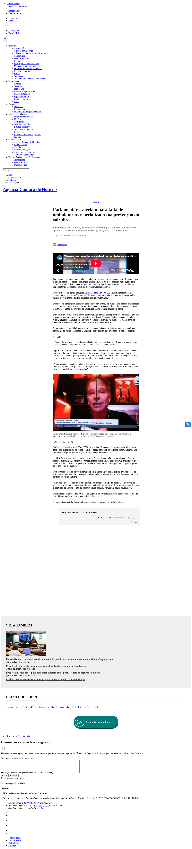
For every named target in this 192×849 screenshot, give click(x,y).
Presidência (19, 89)
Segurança (18, 76)
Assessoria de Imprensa (24, 152)
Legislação (19, 132)
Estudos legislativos (22, 127)
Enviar (4, 775)
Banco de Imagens (22, 149)
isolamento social (46, 707)
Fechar (5, 788)
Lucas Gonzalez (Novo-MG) (97, 293)
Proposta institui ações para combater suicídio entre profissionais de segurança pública (53, 672)
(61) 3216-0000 (41, 805)
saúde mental (80, 707)
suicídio (95, 707)
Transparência (20, 160)
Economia (18, 61)
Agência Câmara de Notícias (26, 142)
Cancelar (13, 775)
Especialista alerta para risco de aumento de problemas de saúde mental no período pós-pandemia (59, 659)
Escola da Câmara (22, 94)
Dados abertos (20, 165)
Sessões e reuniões (22, 124)
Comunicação (14, 177)
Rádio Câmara (20, 144)
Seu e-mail (6, 758)
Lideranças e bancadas (24, 109)
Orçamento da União (23, 129)
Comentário (62, 245)
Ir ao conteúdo (13, 3)
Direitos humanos (22, 58)
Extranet (12, 845)
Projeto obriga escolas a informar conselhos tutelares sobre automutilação (46, 665)
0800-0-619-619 (31, 803)
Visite (16, 101)
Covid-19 (29, 707)
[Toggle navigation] (4, 40)
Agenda (17, 84)
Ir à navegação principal (17, 6)
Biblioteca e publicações (25, 91)
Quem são (18, 106)
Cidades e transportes (23, 51)
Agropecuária (20, 48)
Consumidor (19, 56)
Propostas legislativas (23, 116)
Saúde (17, 73)
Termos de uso (14, 840)
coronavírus (13, 707)
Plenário (17, 119)
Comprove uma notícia (24, 155)
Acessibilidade (14, 11)
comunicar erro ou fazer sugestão (15, 736)
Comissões (19, 122)
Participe (18, 137)
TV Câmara (19, 147)
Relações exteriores (22, 71)
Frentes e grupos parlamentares (27, 111)
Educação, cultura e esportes (26, 63)
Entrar (5, 38)
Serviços (18, 86)
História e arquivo (22, 99)
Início (10, 175)
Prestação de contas (22, 162)
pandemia (64, 707)
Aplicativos (13, 843)
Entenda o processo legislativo (27, 134)
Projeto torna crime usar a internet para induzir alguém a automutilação (45, 679)
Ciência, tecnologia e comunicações (30, 53)
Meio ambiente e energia (25, 66)
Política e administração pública (28, 68)
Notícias (12, 180)
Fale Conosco (14, 13)
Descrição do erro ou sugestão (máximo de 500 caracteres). (27, 772)
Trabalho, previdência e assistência (29, 78)
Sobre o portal (14, 838)
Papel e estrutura (21, 96)
